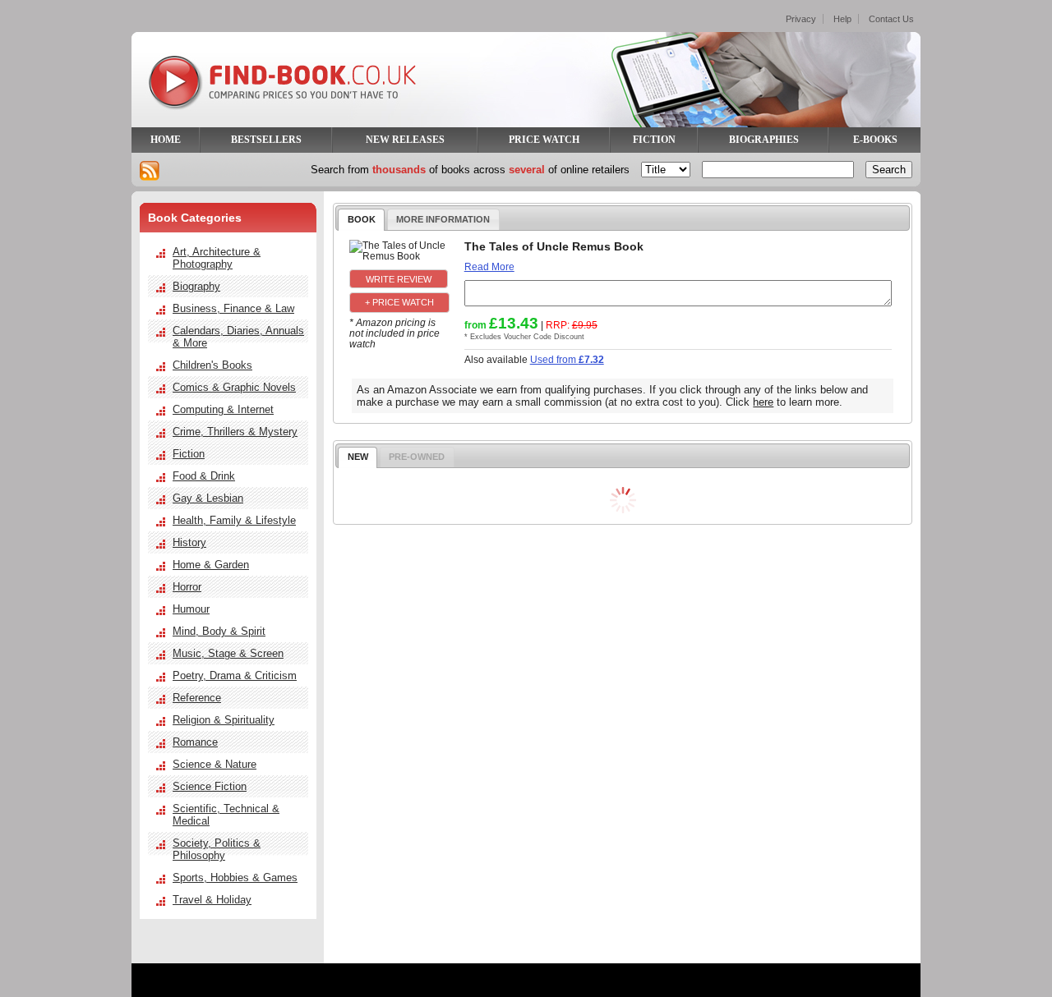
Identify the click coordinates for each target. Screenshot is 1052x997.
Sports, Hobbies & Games (235, 877)
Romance (195, 742)
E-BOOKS (875, 139)
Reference (197, 697)
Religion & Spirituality (224, 720)
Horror (187, 587)
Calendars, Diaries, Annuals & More (238, 336)
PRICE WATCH (544, 139)
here (763, 402)
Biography (196, 286)
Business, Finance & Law (233, 308)
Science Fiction (210, 786)
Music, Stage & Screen (228, 653)
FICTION (654, 139)
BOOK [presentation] (362, 219)
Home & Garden (211, 564)
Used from (567, 359)
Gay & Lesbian (208, 498)
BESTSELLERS (266, 139)
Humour (191, 609)
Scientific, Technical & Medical (226, 814)
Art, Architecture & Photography (217, 258)
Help (842, 19)
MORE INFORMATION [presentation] (443, 219)
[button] (398, 278)
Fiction (189, 454)
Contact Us (891, 19)
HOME (165, 139)
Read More (489, 266)
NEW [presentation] (358, 457)
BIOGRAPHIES (764, 139)
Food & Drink (204, 476)
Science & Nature (214, 764)
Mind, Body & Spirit (219, 631)
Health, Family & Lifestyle (234, 520)
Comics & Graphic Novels (234, 387)
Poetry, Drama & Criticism (235, 675)
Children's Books (212, 365)
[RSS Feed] (149, 171)
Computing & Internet (223, 409)
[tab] (361, 219)
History (189, 542)
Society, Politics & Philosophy (217, 849)
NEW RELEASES (405, 139)
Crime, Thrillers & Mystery (235, 431)
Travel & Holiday (212, 900)
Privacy (801, 19)
